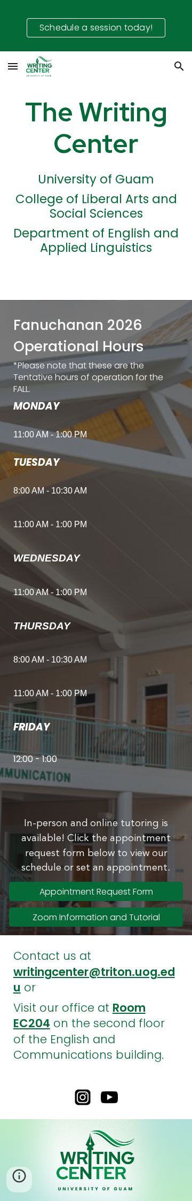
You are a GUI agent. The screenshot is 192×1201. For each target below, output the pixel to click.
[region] (96, 25)
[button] (13, 66)
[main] (96, 128)
